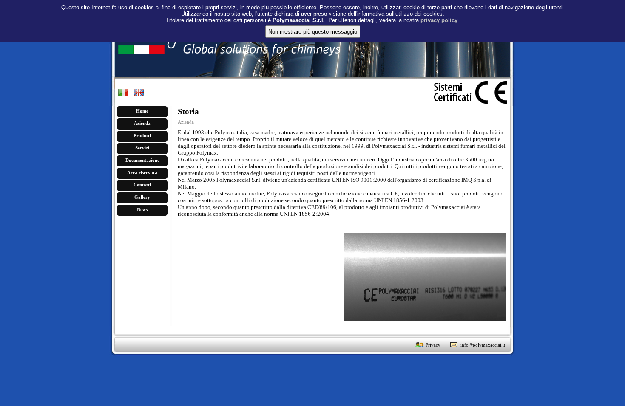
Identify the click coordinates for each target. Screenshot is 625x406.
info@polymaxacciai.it (482, 344)
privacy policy (438, 20)
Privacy (433, 344)
